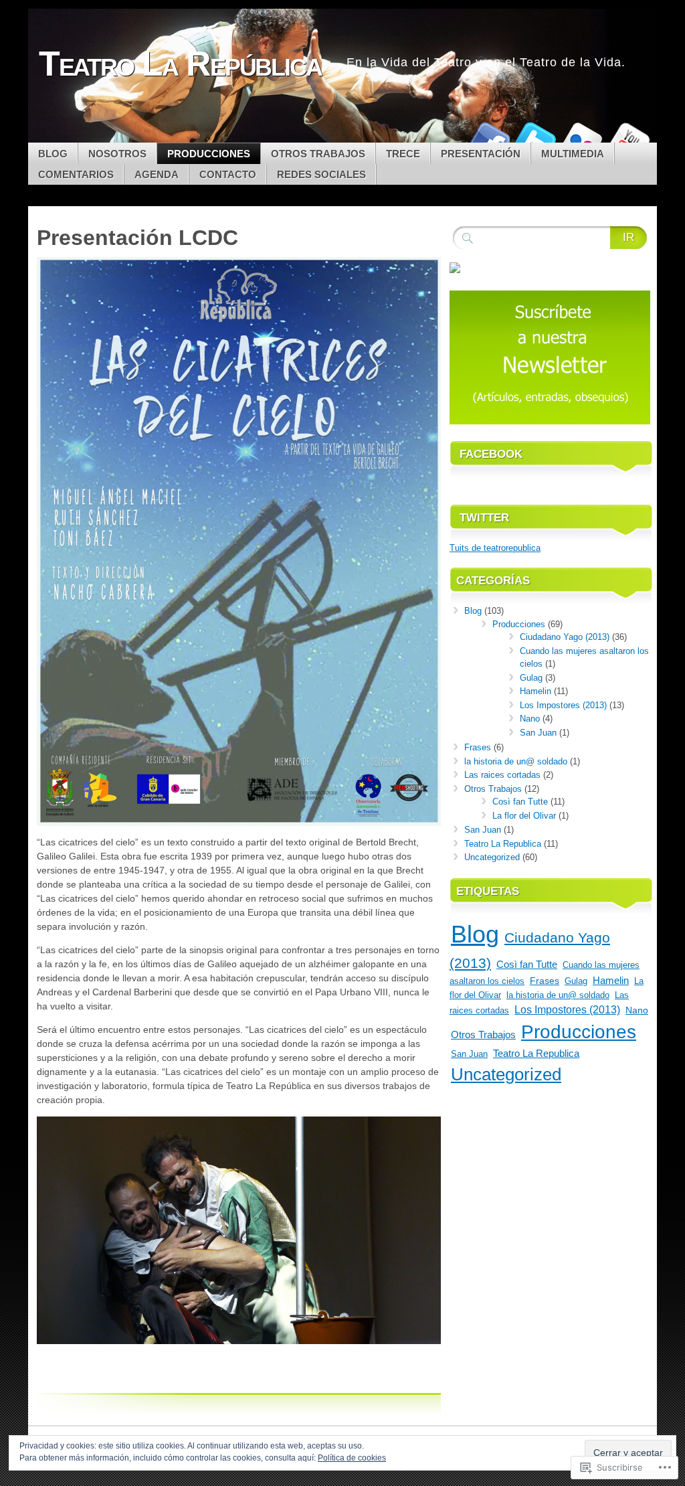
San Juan (538, 733)
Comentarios (76, 174)
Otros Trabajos (318, 153)
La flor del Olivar (524, 816)
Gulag (531, 678)
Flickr (582, 137)
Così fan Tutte (520, 802)
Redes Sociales (321, 174)
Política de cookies (352, 1458)
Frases (477, 747)
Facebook (488, 137)
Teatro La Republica (502, 844)
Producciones (208, 153)
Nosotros (117, 153)
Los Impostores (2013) (563, 705)
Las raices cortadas (502, 775)
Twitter (535, 137)
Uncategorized (492, 857)
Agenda (156, 174)
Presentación (480, 153)
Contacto (227, 174)
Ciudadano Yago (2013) (564, 637)
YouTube (628, 137)
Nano (530, 719)
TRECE (403, 153)
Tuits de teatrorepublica (495, 548)
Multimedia (572, 153)
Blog (53, 153)
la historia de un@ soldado (515, 761)
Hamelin (535, 691)
